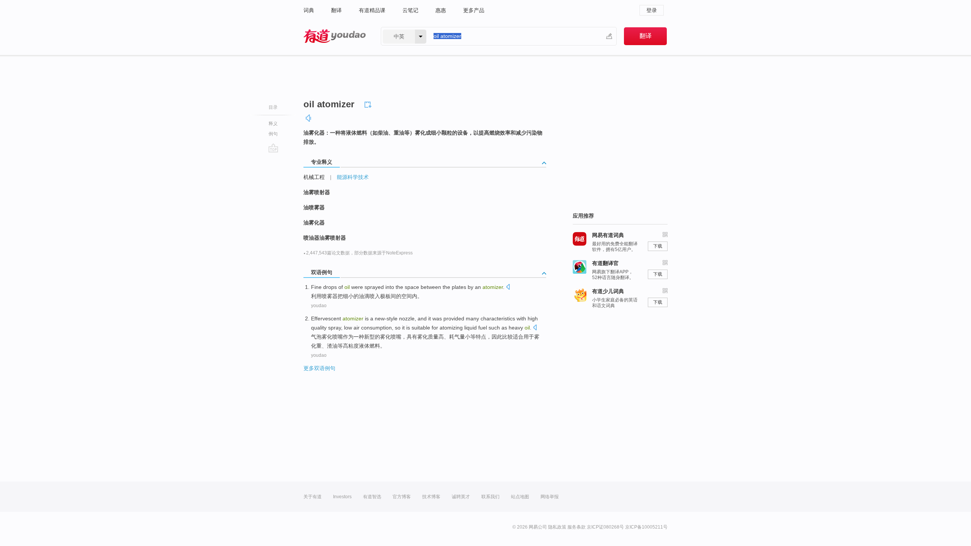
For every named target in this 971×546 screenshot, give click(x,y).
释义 (273, 123)
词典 (308, 10)
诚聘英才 (461, 496)
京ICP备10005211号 (646, 527)
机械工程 (314, 177)
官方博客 (402, 496)
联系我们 (490, 496)
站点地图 (520, 496)
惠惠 (440, 10)
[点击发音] (508, 288)
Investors (342, 496)
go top (273, 147)
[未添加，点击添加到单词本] (369, 103)
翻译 (336, 10)
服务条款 (576, 527)
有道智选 (372, 496)
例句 (273, 133)
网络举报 (549, 496)
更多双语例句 (319, 368)
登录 (651, 10)
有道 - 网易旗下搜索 (334, 36)
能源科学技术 (353, 177)
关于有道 (312, 496)
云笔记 (410, 10)
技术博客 (431, 496)
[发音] (309, 118)
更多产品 (473, 10)
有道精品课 (372, 10)
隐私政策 (557, 527)
